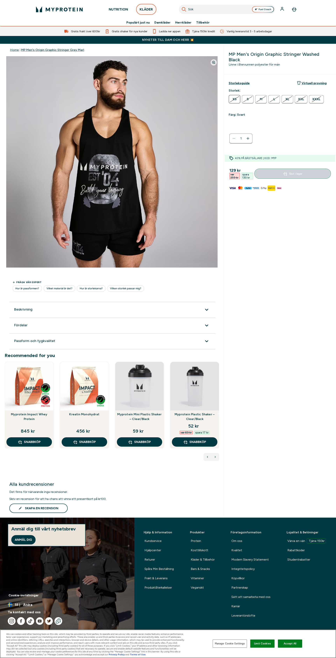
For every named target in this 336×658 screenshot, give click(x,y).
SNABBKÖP (32, 442)
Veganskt (197, 587)
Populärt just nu (138, 22)
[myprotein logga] (59, 9)
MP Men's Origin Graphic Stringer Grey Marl (52, 50)
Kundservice (153, 540)
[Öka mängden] (248, 138)
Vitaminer (197, 578)
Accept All (290, 643)
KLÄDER (146, 9)
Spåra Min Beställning (159, 568)
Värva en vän (306, 540)
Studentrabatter (298, 559)
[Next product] (215, 457)
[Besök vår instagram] (12, 621)
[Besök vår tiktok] (30, 621)
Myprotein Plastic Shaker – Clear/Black (195, 417)
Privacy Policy (117, 654)
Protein (196, 540)
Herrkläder (183, 22)
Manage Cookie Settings (230, 643)
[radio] (234, 99)
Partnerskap (239, 587)
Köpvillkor (238, 578)
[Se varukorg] (294, 9)
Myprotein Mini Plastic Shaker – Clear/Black (139, 417)
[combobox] (227, 9)
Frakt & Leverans (156, 578)
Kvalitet (236, 550)
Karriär (235, 606)
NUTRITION (118, 9)
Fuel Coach (265, 9)
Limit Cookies (262, 643)
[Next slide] (218, 413)
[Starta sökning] (184, 9)
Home (14, 50)
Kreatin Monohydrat (84, 414)
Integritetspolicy (243, 568)
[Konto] (282, 9)
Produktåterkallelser (158, 587)
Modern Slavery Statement (250, 559)
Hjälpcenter (152, 550)
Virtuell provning (314, 83)
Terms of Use (138, 654)
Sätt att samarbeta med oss (250, 596)
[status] (241, 138)
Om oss (236, 540)
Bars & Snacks (200, 568)
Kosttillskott (199, 550)
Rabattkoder (296, 550)
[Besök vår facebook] (21, 621)
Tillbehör (203, 22)
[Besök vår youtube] (40, 621)
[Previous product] (207, 457)
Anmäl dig (23, 539)
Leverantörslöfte (243, 615)
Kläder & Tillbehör (203, 559)
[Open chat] (58, 621)
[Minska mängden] (234, 138)
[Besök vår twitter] (49, 621)
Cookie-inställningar (24, 595)
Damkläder (162, 22)
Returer (149, 559)
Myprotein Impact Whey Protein (29, 417)
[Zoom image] (214, 62)
